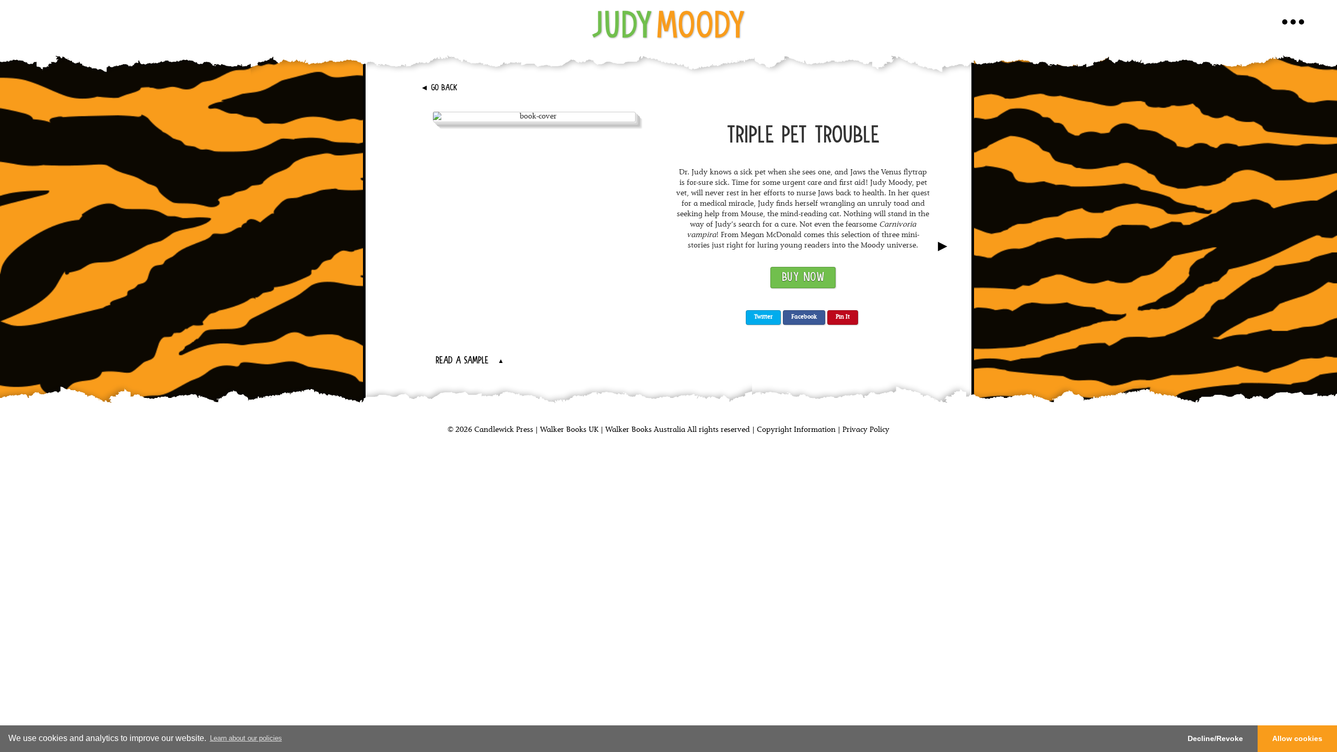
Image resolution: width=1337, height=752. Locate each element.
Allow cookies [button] (1297, 738)
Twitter (763, 317)
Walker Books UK (569, 430)
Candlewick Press (502, 430)
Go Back (439, 88)
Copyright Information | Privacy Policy (823, 430)
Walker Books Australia (645, 430)
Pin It (843, 317)
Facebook (804, 317)
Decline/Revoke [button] (1215, 738)
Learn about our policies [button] (246, 738)
